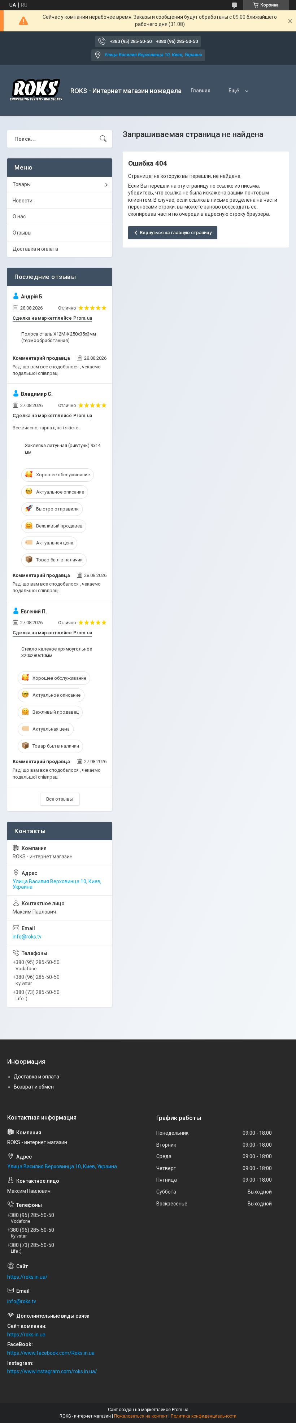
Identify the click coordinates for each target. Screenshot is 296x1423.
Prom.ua (180, 1409)
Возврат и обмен (34, 1087)
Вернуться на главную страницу (176, 232)
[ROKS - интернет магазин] (36, 90)
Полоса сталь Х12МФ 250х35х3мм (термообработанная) (58, 337)
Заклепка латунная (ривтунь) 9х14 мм (62, 449)
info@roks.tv (27, 937)
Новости (22, 200)
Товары (22, 184)
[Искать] (103, 139)
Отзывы (22, 233)
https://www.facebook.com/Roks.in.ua (51, 1353)
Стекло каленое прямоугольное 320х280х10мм (56, 652)
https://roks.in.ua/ (27, 1277)
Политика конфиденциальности (203, 1416)
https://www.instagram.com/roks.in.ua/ (52, 1371)
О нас (19, 216)
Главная (200, 90)
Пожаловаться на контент (140, 1416)
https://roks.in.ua (26, 1334)
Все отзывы (59, 799)
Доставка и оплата (35, 249)
